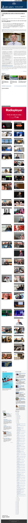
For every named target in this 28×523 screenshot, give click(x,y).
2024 (16, 414)
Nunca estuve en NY (6, 431)
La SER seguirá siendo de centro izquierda (22, 374)
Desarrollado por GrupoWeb (14, 521)
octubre (18, 417)
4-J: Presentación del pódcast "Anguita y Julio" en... (20, 453)
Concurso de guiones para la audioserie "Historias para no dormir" (5, 82)
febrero (18, 499)
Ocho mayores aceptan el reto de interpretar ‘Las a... (20, 474)
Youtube (17, 0)
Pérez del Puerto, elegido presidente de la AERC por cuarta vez (21, 386)
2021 (16, 503)
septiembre (18, 418)
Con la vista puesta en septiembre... (21, 392)
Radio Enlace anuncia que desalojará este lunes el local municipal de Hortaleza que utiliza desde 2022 (8, 420)
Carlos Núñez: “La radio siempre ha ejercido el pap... (20, 450)
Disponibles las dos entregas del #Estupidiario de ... (19, 493)
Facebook (16, 0)
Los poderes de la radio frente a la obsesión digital (20, 451)
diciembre (18, 415)
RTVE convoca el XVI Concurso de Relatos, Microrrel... (20, 445)
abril (17, 497)
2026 (16, 412)
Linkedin (18, 0)
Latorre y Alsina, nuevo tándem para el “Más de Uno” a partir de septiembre (22, 380)
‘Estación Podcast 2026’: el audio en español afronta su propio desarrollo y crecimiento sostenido (22, 399)
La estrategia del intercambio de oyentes (20, 488)
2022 (16, 502)
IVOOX (20, 0)
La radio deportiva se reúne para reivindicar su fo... (20, 427)
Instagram (21, 0)
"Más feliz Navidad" (6, 438)
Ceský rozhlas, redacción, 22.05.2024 (5, 29)
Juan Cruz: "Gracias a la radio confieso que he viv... (20, 469)
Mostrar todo (12, 442)
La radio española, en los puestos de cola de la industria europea (22, 82)
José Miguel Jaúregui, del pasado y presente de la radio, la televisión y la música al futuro (8, 433)
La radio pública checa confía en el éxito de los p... (20, 435)
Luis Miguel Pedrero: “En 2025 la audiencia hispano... (20, 429)
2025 (16, 413)
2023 (16, 501)
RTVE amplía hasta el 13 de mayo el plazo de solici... (20, 487)
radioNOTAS (5, 425)
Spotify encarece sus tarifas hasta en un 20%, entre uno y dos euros (13, 82)
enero (17, 500)
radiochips (5, 412)
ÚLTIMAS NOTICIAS (5, 11)
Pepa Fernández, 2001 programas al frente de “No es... (20, 491)
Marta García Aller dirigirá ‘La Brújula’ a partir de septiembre (22, 406)
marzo (17, 498)
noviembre (18, 416)
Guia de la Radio (5, 419)
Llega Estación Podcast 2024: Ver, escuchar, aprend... (20, 489)
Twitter (15, 0)
